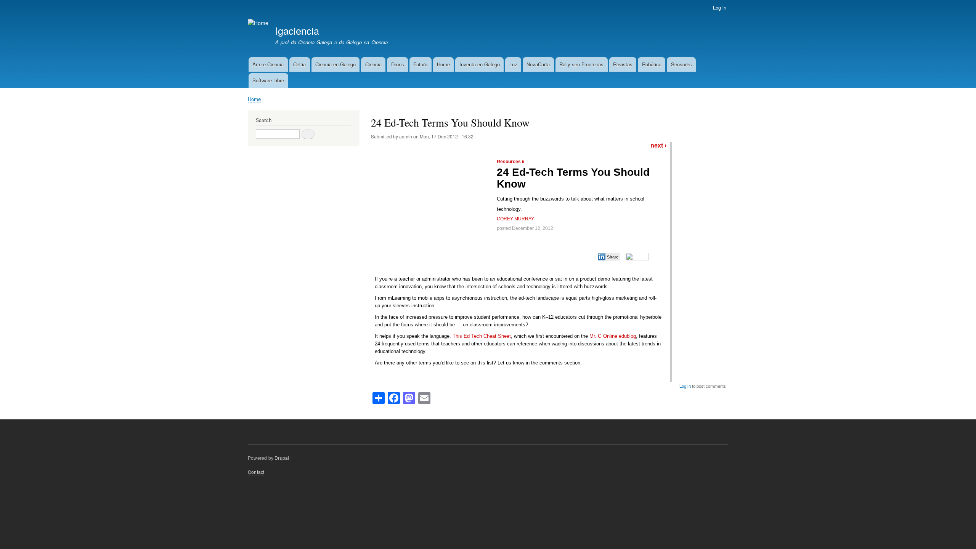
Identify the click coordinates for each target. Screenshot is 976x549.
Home (443, 64)
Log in (719, 7)
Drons (397, 64)
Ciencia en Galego (335, 64)
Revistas (622, 64)
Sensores (681, 64)
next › (658, 145)
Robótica (651, 64)
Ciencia (373, 64)
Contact (256, 472)
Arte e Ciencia (268, 64)
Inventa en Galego (479, 64)
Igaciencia (297, 30)
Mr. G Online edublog (612, 336)
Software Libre (268, 80)
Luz (513, 64)
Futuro (420, 64)
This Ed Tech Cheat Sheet (482, 336)
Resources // (510, 161)
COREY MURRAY (515, 219)
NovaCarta (538, 64)
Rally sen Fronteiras (581, 64)
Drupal (281, 457)
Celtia (299, 64)
